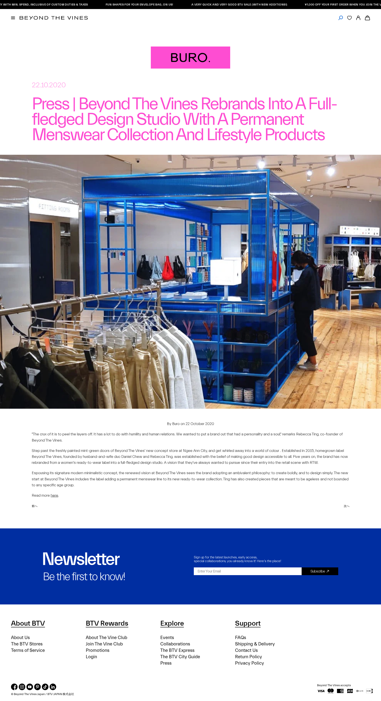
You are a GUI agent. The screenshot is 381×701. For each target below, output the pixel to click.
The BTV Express (177, 650)
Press (166, 663)
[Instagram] (22, 687)
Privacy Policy (249, 663)
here (54, 495)
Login (91, 656)
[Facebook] (14, 687)
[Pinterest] (37, 687)
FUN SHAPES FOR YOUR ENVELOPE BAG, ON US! (116, 4)
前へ (34, 506)
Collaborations (175, 644)
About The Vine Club (106, 637)
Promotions (97, 650)
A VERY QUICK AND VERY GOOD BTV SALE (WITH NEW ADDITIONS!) (215, 4)
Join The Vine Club (104, 644)
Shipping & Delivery (255, 644)
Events (167, 637)
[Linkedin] (53, 687)
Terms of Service (28, 650)
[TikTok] (45, 687)
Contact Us (246, 650)
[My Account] (358, 18)
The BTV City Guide (180, 656)
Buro (176, 424)
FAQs (240, 637)
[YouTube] (29, 687)
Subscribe (317, 571)
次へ (346, 506)
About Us (20, 637)
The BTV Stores (27, 644)
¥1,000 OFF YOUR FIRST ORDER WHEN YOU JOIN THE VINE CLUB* (326, 4)
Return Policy (248, 656)
